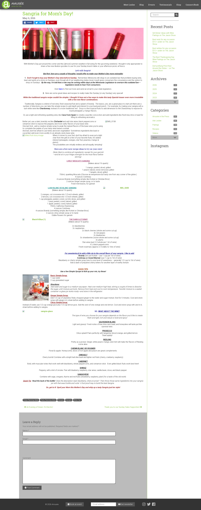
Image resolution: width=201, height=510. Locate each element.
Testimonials (165, 4)
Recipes (61, 400)
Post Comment (33, 488)
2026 (164, 85)
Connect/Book (192, 4)
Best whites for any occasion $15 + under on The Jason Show (164, 50)
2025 (164, 89)
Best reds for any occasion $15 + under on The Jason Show (163, 41)
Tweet (41, 22)
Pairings (164, 125)
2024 (164, 93)
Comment (27, 458)
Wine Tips (77, 400)
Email (25, 439)
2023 (164, 97)
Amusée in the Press (164, 116)
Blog (141, 4)
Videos (164, 133)
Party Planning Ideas (31, 400)
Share (29, 22)
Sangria (69, 400)
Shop (178, 4)
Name (26, 430)
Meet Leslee (129, 4)
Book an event (75, 504)
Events (151, 4)
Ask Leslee (164, 121)
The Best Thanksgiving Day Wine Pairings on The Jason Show (163, 59)
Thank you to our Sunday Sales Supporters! (122, 407)
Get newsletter (126, 504)
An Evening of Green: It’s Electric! (39, 407)
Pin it (52, 22)
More (155, 102)
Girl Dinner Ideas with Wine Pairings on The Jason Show (164, 34)
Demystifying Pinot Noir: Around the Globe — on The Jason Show (163, 68)
